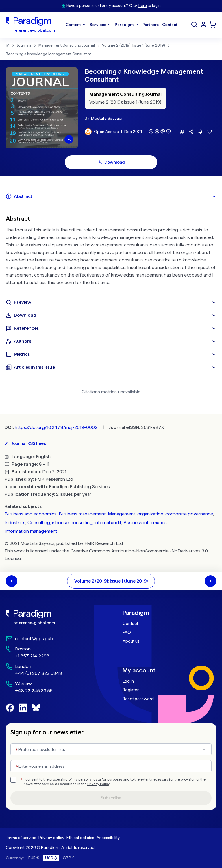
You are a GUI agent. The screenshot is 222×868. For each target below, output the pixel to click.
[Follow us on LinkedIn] (23, 707)
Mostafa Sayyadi (106, 118)
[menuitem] (203, 24)
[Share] (191, 132)
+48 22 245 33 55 (34, 690)
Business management (82, 514)
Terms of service (21, 837)
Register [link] (131, 689)
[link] (52, 617)
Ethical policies (80, 837)
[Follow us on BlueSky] (36, 707)
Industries (15, 522)
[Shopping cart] (212, 24)
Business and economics (31, 514)
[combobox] (111, 749)
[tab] (111, 196)
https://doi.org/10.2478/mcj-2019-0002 (56, 427)
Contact (130, 623)
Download (114, 162)
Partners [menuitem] (150, 24)
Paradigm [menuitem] (124, 24)
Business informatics (145, 522)
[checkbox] (13, 780)
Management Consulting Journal (66, 45)
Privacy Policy (98, 784)
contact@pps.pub (34, 638)
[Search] (194, 24)
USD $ (51, 858)
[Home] (8, 45)
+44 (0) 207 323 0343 (38, 673)
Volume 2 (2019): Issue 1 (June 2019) (133, 45)
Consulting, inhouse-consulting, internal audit (74, 522)
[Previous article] (11, 581)
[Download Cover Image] (68, 139)
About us (131, 641)
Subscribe (111, 798)
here (142, 5)
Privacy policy (51, 837)
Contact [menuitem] (169, 24)
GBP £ (69, 858)
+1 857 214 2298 (32, 656)
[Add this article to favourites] (210, 132)
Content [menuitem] (73, 24)
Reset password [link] (138, 698)
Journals (24, 45)
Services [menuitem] (98, 24)
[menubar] (121, 24)
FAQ (127, 632)
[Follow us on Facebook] (10, 707)
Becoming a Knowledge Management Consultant (48, 54)
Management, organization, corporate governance (160, 514)
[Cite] (182, 132)
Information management (31, 531)
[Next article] (210, 581)
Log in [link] (128, 681)
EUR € (33, 858)
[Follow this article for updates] (200, 132)
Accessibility (108, 837)
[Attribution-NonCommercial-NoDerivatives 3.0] (160, 131)
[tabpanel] (111, 249)
